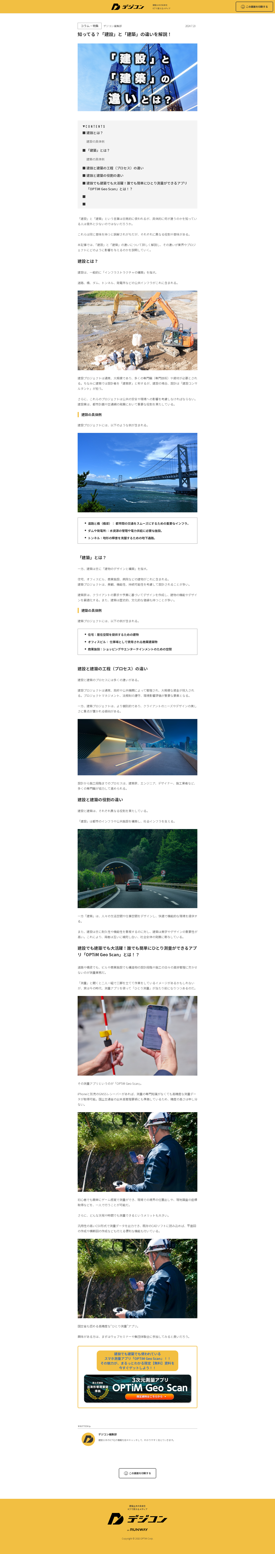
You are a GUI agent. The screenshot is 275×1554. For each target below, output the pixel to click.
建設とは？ (94, 132)
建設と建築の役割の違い (104, 175)
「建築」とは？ (98, 150)
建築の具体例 (95, 159)
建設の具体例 (95, 141)
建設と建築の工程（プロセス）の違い (115, 167)
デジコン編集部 (107, 1434)
